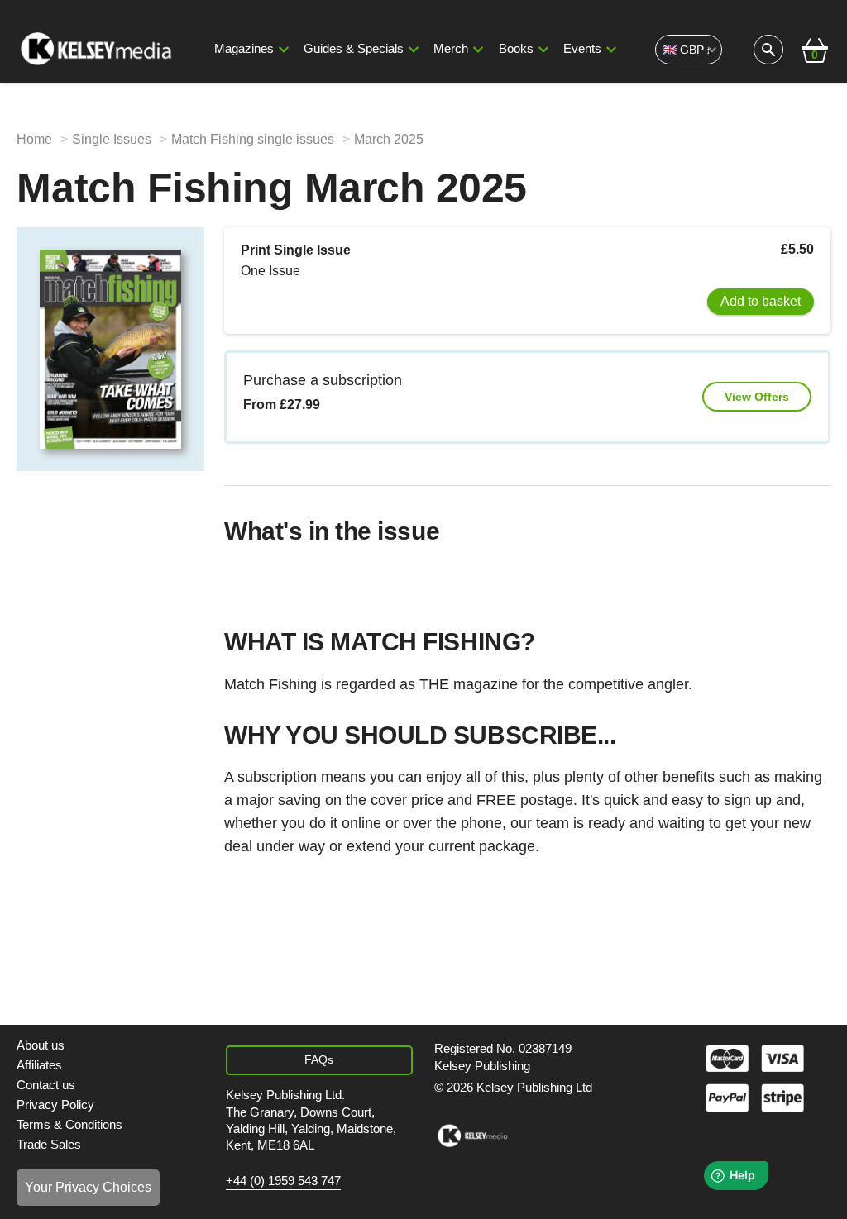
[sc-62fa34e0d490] (98, 49)
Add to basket (760, 301)
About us (41, 1045)
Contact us (46, 1085)
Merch (450, 48)
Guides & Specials (354, 48)
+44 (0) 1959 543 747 (283, 1181)
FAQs (318, 1059)
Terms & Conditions (69, 1124)
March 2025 (389, 139)
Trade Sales (49, 1144)
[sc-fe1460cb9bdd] (472, 1135)
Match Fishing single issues (252, 139)
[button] (284, 50)
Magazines (244, 48)
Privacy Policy (55, 1105)
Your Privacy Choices (88, 1187)
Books (516, 48)
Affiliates (39, 1065)
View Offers (757, 396)
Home (34, 139)
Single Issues (111, 139)
